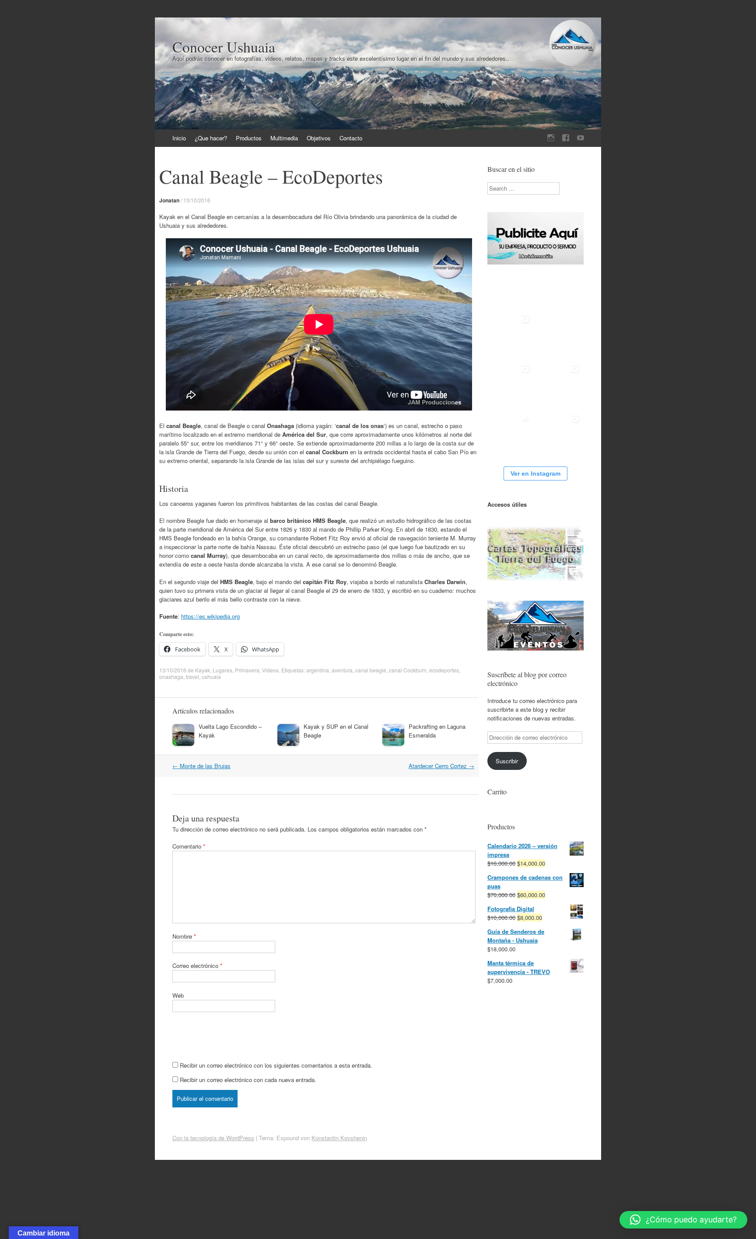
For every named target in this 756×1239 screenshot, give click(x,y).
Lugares (222, 670)
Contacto (351, 138)
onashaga (171, 676)
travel (192, 676)
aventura (342, 670)
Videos (270, 670)
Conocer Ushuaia (223, 46)
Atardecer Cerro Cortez (441, 766)
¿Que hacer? (211, 138)
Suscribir (507, 761)
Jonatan (169, 200)
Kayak (202, 670)
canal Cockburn (408, 670)
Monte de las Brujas (201, 766)
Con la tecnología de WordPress (213, 1138)
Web (178, 995)
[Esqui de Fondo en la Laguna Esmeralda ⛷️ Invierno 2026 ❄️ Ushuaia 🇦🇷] (560, 433)
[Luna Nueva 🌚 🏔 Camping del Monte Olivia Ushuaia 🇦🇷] (560, 333)
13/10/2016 (196, 200)
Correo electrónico (197, 965)
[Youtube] (580, 137)
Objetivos (319, 138)
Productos (249, 138)
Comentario (188, 846)
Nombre (184, 936)
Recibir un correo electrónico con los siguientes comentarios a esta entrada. (276, 1065)
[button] (683, 1220)
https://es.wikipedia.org (210, 616)
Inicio (179, 138)
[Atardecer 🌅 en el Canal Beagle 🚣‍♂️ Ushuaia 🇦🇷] (510, 333)
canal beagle (370, 670)
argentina (317, 670)
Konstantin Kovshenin (339, 1138)
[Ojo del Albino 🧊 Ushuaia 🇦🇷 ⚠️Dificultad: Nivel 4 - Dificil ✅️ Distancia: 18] (560, 383)
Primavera (247, 670)
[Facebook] (565, 137)
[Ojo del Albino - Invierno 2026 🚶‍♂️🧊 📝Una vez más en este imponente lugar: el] (510, 433)
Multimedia (284, 138)
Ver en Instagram (535, 473)
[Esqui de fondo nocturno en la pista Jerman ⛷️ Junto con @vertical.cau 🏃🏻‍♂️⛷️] (510, 383)
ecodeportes (444, 670)
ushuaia (211, 676)
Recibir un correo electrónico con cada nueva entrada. (248, 1079)
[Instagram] (550, 137)
